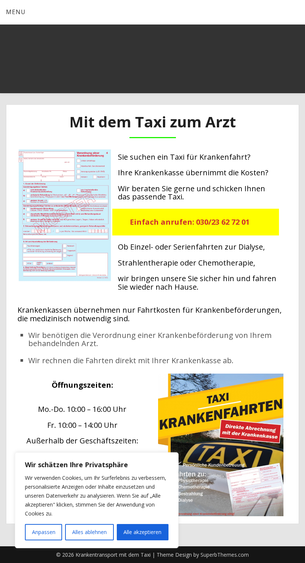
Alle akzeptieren (142, 532)
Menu (16, 12)
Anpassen (43, 532)
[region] (97, 500)
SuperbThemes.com (224, 554)
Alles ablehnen (89, 532)
